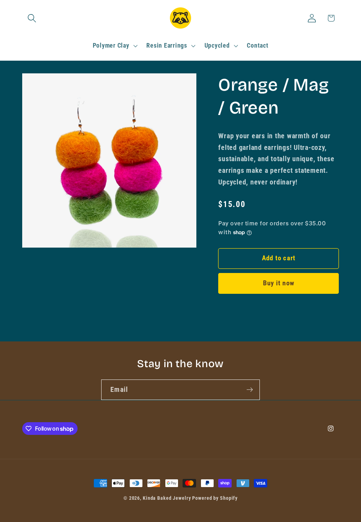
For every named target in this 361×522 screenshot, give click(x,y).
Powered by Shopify (215, 498)
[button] (32, 18)
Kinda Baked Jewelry (167, 498)
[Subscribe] (249, 390)
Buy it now (279, 283)
